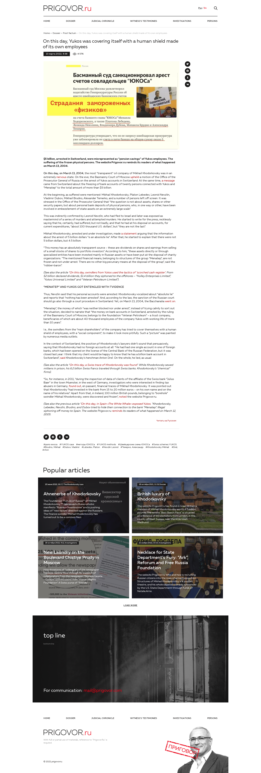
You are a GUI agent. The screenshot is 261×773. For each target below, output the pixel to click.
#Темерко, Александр (132, 447)
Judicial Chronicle (102, 21)
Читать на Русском (166, 421)
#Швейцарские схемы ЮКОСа (134, 445)
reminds (117, 411)
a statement (129, 233)
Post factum (69, 33)
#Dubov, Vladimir (71, 447)
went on (170, 301)
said (62, 358)
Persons (212, 21)
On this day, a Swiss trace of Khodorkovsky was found (103, 365)
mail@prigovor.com (103, 690)
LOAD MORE (130, 605)
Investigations (182, 21)
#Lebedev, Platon (91, 447)
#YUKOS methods (106, 445)
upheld (134, 177)
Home (47, 21)
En (205, 8)
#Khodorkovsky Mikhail (158, 447)
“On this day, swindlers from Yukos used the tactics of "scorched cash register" (117, 272)
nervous (61, 177)
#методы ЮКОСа (85, 445)
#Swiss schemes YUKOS (164, 445)
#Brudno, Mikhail (52, 447)
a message (168, 180)
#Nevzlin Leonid (110, 447)
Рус (200, 8)
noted (123, 396)
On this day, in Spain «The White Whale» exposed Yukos (115, 403)
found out (75, 386)
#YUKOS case (67, 445)
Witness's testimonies (143, 21)
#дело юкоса (50, 445)
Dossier (70, 21)
